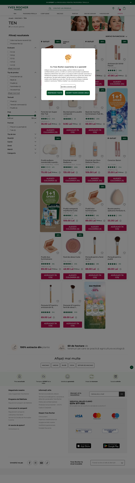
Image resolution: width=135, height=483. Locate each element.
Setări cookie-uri (68, 86)
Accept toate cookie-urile (77, 93)
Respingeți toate (55, 93)
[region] (68, 74)
